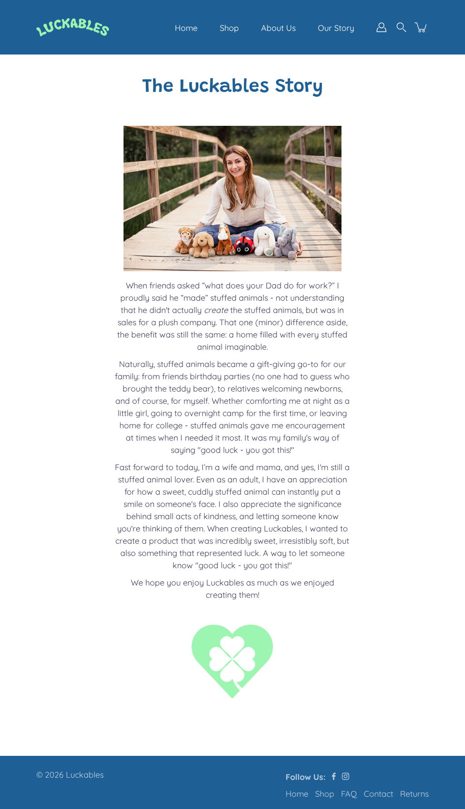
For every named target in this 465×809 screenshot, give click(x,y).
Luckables (85, 774)
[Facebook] (333, 776)
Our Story (336, 28)
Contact (378, 794)
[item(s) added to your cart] (421, 27)
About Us (278, 28)
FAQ (349, 794)
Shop (229, 28)
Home (186, 28)
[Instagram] (345, 776)
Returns (414, 794)
